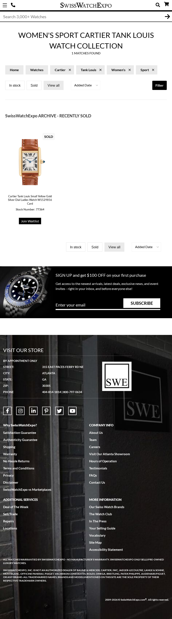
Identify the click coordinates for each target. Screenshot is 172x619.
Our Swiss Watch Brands (106, 507)
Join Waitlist (30, 221)
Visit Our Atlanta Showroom (109, 454)
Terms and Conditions (18, 468)
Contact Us (97, 482)
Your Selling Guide (102, 528)
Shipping (9, 447)
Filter (159, 85)
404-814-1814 (13, 5)
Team (93, 440)
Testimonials (98, 468)
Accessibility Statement (106, 549)
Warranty (10, 454)
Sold (34, 85)
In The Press (98, 521)
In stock (15, 85)
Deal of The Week (15, 507)
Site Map (95, 542)
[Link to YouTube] (72, 411)
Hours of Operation (103, 461)
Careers (94, 447)
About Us (96, 432)
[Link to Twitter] (59, 411)
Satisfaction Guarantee (19, 432)
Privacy (8, 475)
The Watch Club (100, 514)
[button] (85, 85)
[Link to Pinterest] (46, 411)
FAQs (93, 475)
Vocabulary (97, 535)
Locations (10, 528)
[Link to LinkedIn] (33, 411)
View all (54, 85)
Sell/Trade (10, 514)
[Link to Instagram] (20, 411)
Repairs (8, 521)
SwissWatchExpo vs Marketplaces (27, 489)
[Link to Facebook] (7, 411)
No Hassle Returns (16, 461)
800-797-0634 (72, 392)
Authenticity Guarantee (20, 440)
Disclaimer (10, 482)
